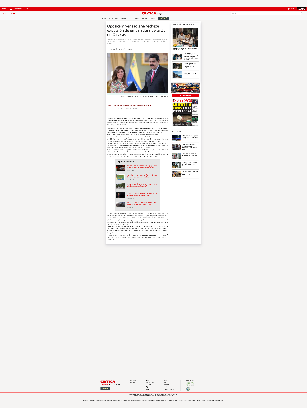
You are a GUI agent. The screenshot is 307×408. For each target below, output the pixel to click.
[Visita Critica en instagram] (119, 384)
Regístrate (133, 380)
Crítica (147, 380)
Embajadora (141, 105)
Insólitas (137, 18)
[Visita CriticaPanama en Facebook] (109, 384)
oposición (117, 105)
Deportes (123, 18)
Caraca (148, 105)
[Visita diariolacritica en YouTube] (117, 384)
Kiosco (165, 380)
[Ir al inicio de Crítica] (153, 13)
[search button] (304, 13)
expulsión (132, 105)
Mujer (147, 387)
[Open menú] (10, 9)
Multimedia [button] (145, 18)
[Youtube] (14, 13)
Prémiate (166, 387)
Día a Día (148, 384)
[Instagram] (8, 13)
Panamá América (150, 382)
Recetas (148, 389)
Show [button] (116, 18)
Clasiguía (166, 384)
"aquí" (222, 400)
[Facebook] (3, 13)
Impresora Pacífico (168, 389)
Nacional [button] (110, 18)
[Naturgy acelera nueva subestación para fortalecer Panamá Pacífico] (177, 66)
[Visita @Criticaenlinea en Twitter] (112, 384)
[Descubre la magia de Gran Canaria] (177, 74)
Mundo (130, 18)
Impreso (153, 18)
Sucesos (104, 18)
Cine (164, 382)
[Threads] (6, 13)
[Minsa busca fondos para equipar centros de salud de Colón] (185, 37)
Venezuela (124, 105)
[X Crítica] (11, 13)
